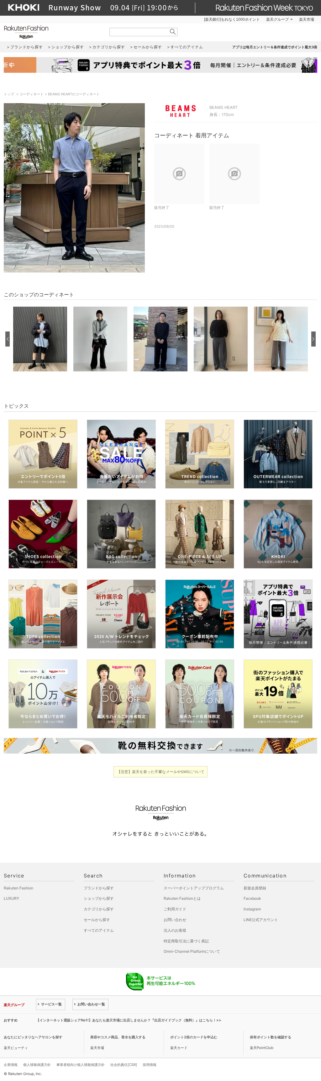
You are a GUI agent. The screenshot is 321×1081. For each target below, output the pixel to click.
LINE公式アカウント (261, 919)
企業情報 (11, 1064)
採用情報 (149, 1064)
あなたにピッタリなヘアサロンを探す (33, 1037)
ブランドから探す (99, 888)
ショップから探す (99, 898)
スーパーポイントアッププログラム (194, 888)
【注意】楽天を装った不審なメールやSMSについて (160, 771)
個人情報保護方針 (37, 1064)
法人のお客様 (175, 930)
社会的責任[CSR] (123, 1064)
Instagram (252, 909)
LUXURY (11, 898)
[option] (40, 339)
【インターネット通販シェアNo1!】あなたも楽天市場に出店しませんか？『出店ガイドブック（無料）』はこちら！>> (128, 1020)
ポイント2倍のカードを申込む (193, 1037)
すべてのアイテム (99, 930)
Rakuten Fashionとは (182, 898)
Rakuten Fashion (52, 32)
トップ (9, 94)
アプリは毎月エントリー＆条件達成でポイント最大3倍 (274, 47)
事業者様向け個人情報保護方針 (80, 1064)
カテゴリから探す (99, 909)
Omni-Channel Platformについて (192, 951)
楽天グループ (277, 19)
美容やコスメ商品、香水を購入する (117, 1037)
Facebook (252, 898)
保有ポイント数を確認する (270, 1037)
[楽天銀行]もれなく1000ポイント (232, 19)
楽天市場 (306, 19)
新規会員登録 (255, 888)
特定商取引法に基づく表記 (186, 941)
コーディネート (31, 94)
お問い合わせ (175, 919)
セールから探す (97, 919)
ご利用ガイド (175, 909)
